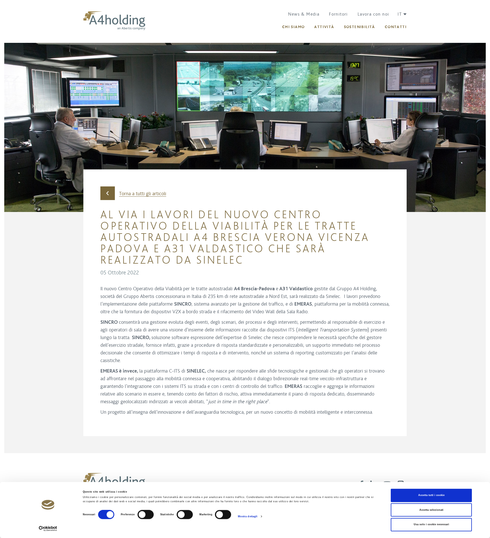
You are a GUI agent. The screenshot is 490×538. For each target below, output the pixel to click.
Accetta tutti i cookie (431, 495)
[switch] (146, 514)
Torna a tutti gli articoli (142, 194)
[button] (400, 14)
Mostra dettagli (248, 516)
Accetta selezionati (431, 509)
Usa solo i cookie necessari (431, 524)
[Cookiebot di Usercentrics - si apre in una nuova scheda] (48, 528)
